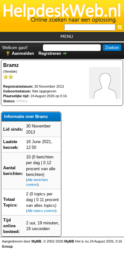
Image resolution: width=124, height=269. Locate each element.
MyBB (36, 241)
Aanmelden (23, 53)
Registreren (49, 53)
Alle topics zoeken (41, 211)
